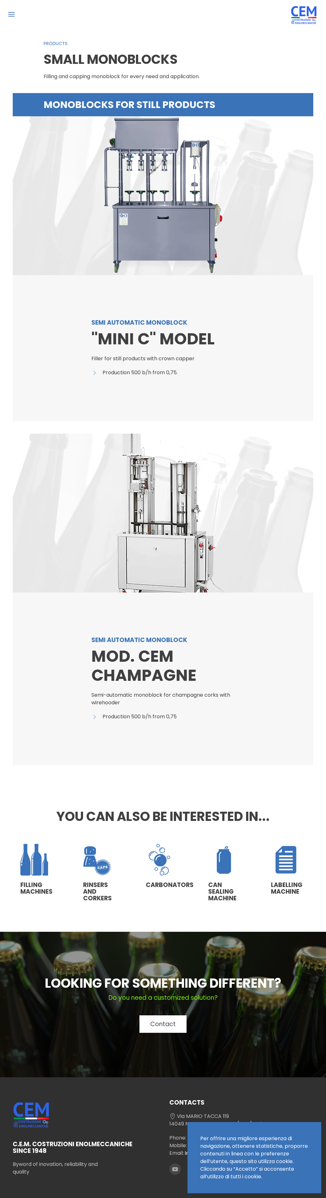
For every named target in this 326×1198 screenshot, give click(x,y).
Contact (163, 1024)
